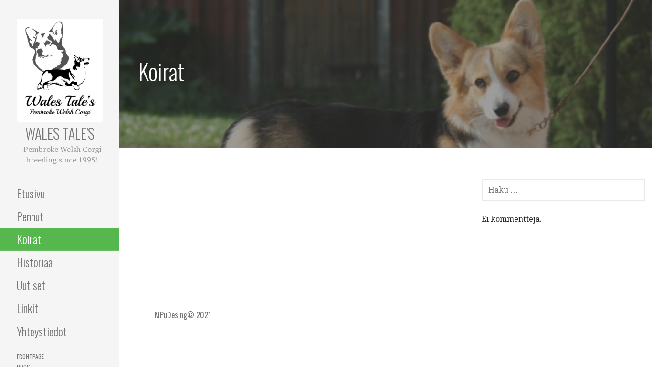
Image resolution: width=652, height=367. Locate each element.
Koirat (29, 239)
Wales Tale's (60, 133)
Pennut (30, 216)
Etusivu (31, 193)
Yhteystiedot (42, 331)
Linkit (27, 307)
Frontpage (30, 356)
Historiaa (35, 261)
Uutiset (31, 284)
